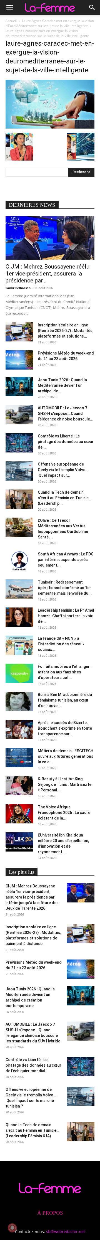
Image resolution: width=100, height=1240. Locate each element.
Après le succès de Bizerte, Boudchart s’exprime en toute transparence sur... (65, 728)
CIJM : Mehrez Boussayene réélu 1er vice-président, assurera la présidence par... (47, 273)
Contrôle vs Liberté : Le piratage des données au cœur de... (66, 441)
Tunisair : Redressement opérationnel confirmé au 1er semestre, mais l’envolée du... (65, 588)
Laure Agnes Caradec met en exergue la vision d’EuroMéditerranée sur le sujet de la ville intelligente (50, 23)
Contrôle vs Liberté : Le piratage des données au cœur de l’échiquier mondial (33, 1065)
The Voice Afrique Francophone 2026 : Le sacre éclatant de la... (64, 812)
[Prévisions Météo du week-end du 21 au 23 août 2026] (19, 360)
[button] (9, 7)
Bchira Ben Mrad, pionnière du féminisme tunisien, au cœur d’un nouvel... (65, 700)
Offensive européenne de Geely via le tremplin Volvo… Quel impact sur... (63, 470)
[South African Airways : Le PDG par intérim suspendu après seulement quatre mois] (19, 560)
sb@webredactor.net (65, 1231)
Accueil (11, 20)
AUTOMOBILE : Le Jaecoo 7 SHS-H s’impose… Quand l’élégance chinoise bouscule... (65, 413)
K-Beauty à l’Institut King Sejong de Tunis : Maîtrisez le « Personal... (64, 784)
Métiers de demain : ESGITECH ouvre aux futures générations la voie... (65, 756)
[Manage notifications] (12, 1227)
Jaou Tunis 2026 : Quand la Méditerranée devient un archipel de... (62, 385)
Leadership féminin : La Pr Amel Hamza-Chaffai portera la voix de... (66, 616)
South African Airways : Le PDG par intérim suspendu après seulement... (66, 559)
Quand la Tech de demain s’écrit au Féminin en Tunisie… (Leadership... (64, 498)
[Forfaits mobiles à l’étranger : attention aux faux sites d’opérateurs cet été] (19, 673)
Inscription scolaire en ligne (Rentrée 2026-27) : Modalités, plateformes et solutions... (65, 330)
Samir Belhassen (18, 288)
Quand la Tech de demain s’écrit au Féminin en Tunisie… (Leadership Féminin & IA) (32, 1130)
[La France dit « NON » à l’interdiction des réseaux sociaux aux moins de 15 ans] (19, 645)
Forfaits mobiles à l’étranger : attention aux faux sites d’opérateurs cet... (65, 672)
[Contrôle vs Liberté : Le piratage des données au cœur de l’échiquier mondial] (19, 442)
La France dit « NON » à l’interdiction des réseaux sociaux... (61, 644)
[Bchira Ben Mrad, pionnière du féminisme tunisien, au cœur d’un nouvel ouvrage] (19, 701)
